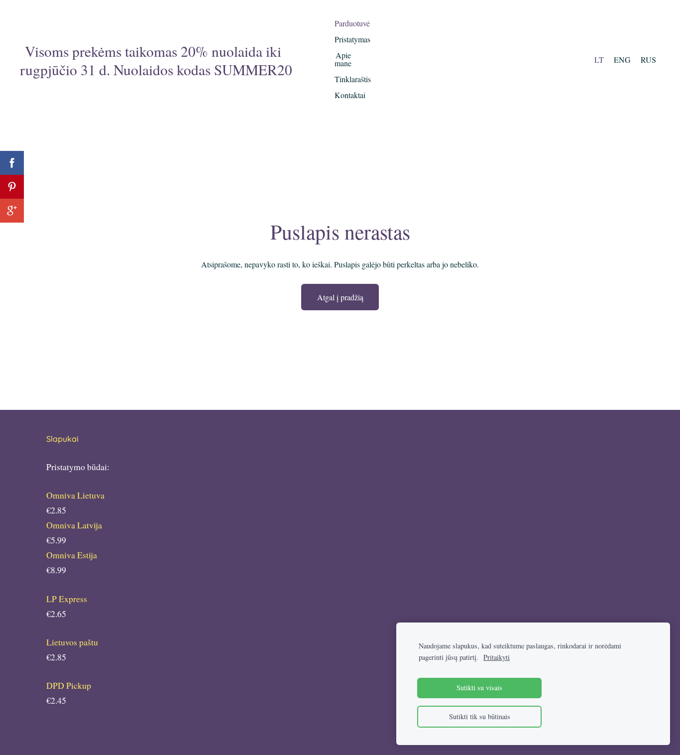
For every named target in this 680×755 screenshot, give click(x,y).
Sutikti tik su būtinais (479, 716)
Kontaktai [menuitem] (350, 95)
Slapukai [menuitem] (62, 439)
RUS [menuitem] (648, 59)
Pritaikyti (496, 657)
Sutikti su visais (479, 687)
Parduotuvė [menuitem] (352, 23)
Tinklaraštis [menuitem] (353, 79)
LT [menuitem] (599, 59)
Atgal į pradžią (340, 297)
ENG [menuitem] (622, 59)
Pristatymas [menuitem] (352, 39)
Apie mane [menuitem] (343, 59)
